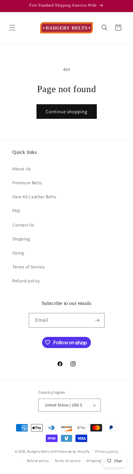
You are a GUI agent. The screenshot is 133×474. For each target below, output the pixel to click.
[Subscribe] (97, 320)
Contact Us (24, 225)
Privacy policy (106, 451)
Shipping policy (99, 460)
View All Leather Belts (34, 196)
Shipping (21, 239)
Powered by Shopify (74, 451)
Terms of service (68, 460)
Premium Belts (27, 183)
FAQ (16, 210)
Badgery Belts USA (42, 451)
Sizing (18, 253)
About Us (22, 169)
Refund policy (26, 281)
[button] (12, 27)
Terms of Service (29, 267)
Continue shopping (67, 111)
